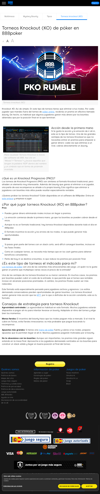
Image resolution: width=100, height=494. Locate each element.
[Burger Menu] (4, 3)
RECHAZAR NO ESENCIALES (69, 486)
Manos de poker (41, 381)
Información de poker (47, 369)
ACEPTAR (89, 486)
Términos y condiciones (11, 384)
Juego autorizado (9, 392)
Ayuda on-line (7, 397)
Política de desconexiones (12, 389)
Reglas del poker (41, 378)
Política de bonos (8, 375)
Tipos (49, 16)
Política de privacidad (11, 386)
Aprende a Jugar (41, 373)
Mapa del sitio (7, 378)
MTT (39, 295)
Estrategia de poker (42, 375)
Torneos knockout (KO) (72, 16)
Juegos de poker (76, 369)
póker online (48, 112)
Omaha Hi (70, 375)
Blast (68, 384)
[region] (50, 17)
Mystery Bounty (30, 16)
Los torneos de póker (12, 267)
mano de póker (46, 330)
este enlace (7, 198)
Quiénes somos (10, 369)
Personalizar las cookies (12, 486)
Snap (68, 381)
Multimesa (9, 16)
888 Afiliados (6, 395)
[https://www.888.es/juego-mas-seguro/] (50, 465)
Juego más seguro (9, 381)
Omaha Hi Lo (72, 378)
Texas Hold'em (72, 373)
